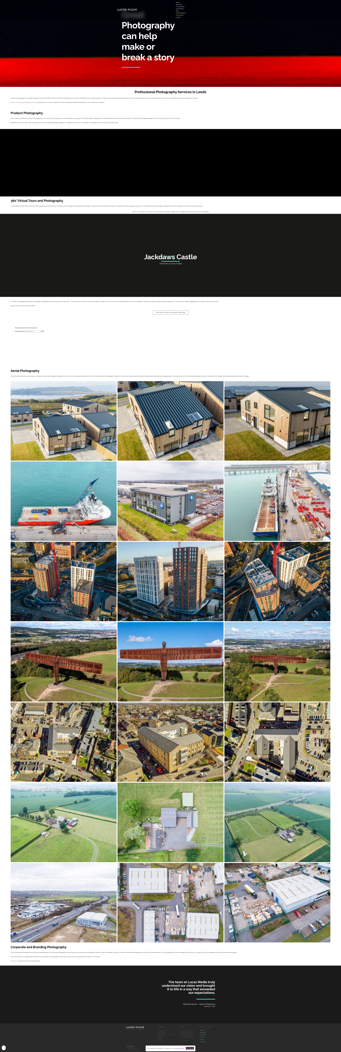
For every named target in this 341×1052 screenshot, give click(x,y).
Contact (178, 17)
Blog (177, 11)
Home (177, 2)
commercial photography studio (24, 102)
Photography (180, 15)
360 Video (179, 4)
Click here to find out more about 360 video (170, 312)
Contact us (14, 961)
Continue (190, 1048)
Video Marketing (181, 13)
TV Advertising (180, 6)
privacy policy (179, 1048)
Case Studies (180, 9)
